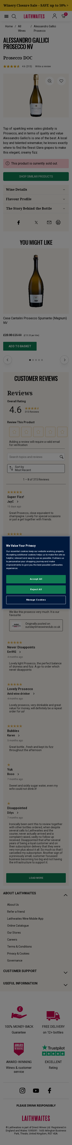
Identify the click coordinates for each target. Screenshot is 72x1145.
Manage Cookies (36, 599)
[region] (36, 572)
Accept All (36, 579)
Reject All (36, 589)
